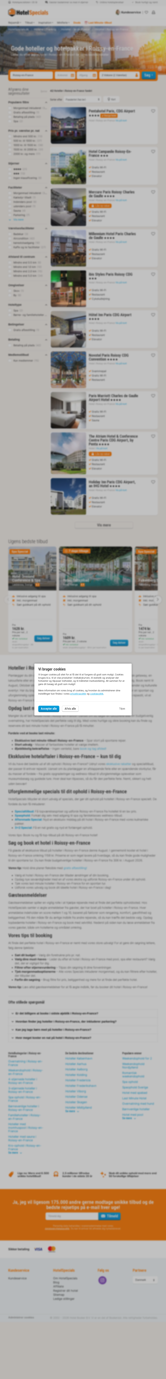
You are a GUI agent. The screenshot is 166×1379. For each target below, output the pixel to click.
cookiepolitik (96, 693)
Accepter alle (49, 708)
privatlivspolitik (78, 693)
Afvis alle (70, 708)
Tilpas (122, 708)
